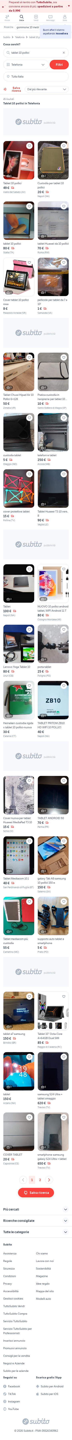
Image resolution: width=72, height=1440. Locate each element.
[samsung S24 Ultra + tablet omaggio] (53, 1080)
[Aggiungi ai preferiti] (29, 146)
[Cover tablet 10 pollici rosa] (18, 286)
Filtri (59, 65)
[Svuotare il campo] (63, 52)
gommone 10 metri (28, 27)
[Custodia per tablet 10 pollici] (53, 169)
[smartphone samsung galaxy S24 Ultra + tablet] (53, 1141)
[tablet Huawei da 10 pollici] (53, 227)
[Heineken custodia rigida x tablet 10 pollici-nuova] (18, 709)
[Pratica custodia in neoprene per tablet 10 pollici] (53, 381)
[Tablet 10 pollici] (18, 169)
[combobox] (36, 52)
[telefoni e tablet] (53, 439)
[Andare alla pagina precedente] (23, 1180)
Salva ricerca (16, 89)
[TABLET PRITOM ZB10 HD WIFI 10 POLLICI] (53, 709)
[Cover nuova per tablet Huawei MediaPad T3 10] (18, 804)
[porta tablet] (53, 651)
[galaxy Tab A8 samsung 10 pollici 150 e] (53, 864)
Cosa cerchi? (11, 44)
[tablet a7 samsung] (18, 1020)
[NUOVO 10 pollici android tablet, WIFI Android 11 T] (53, 592)
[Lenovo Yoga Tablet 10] (18, 651)
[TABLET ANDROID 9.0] (53, 804)
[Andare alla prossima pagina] (49, 1180)
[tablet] (18, 1080)
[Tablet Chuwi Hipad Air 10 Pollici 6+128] (18, 381)
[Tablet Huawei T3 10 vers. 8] (53, 497)
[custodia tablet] (18, 439)
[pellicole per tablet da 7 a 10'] (53, 286)
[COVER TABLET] (18, 1141)
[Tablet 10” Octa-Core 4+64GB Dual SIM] (53, 1020)
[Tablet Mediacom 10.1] (18, 864)
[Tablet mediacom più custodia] (18, 925)
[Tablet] (18, 592)
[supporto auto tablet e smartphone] (53, 925)
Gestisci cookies (13, 1298)
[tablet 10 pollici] (18, 227)
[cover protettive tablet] (18, 497)
